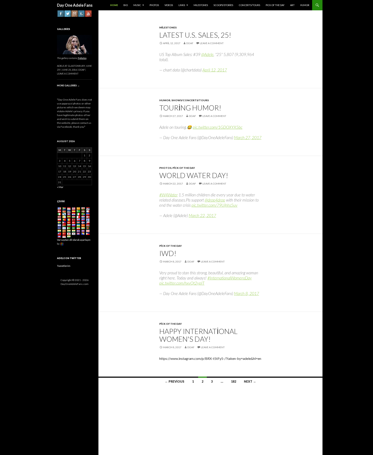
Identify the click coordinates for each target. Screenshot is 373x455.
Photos (165, 167)
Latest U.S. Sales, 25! (195, 35)
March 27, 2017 (247, 137)
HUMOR (304, 5)
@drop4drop (215, 199)
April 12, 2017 (214, 69)
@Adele (207, 54)
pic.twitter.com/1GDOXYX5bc (217, 127)
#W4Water (168, 194)
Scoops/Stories (223, 5)
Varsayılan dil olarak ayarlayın (73, 239)
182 (233, 381)
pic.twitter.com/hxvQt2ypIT (181, 283)
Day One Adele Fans (75, 5)
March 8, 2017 (246, 293)
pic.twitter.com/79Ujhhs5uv (214, 205)
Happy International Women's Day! (198, 335)
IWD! (167, 253)
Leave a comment (212, 43)
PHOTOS (154, 5)
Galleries (63, 29)
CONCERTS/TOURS (249, 5)
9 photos (82, 58)
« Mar (60, 187)
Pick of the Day (183, 167)
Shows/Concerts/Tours (190, 100)
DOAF (189, 43)
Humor (164, 100)
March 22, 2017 (202, 215)
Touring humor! (190, 107)
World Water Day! (193, 175)
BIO (125, 5)
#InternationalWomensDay (229, 277)
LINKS (182, 5)
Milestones (168, 27)
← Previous (174, 381)
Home (114, 5)
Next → (250, 381)
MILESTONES (201, 5)
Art (292, 5)
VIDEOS (168, 5)
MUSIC (137, 5)
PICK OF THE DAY (275, 5)
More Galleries (68, 85)
